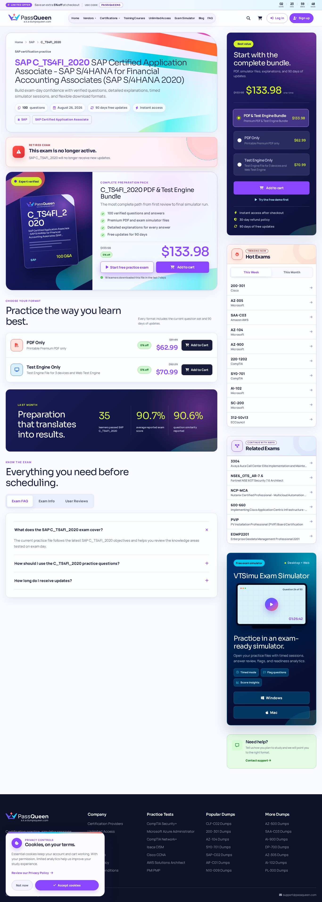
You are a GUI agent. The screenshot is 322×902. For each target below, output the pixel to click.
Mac (273, 712)
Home (75, 18)
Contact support (257, 760)
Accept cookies (69, 885)
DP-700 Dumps (277, 847)
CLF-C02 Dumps (218, 823)
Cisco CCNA (156, 854)
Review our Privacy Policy (30, 873)
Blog (201, 18)
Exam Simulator (185, 18)
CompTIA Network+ (162, 839)
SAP (32, 42)
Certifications (108, 18)
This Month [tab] (292, 272)
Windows (274, 697)
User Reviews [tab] (76, 501)
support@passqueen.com (299, 895)
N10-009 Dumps (219, 870)
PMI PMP (153, 870)
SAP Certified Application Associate (62, 119)
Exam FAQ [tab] (20, 501)
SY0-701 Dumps (218, 847)
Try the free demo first (274, 200)
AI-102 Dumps (276, 862)
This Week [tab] (251, 272)
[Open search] (248, 18)
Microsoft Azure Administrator (170, 831)
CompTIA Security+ (162, 823)
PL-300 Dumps (276, 870)
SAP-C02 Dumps (219, 854)
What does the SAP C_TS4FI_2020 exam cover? (58, 529)
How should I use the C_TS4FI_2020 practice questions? (67, 563)
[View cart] (260, 18)
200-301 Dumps (218, 831)
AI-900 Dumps (276, 839)
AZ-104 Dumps (217, 839)
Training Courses (134, 18)
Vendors (88, 18)
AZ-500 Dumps (277, 823)
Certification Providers (105, 823)
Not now (22, 885)
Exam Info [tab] (47, 501)
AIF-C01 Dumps (218, 862)
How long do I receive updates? (43, 580)
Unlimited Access (159, 18)
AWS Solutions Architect (166, 862)
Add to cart (185, 267)
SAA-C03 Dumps (278, 831)
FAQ (210, 18)
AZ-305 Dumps (277, 854)
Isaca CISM (155, 847)
